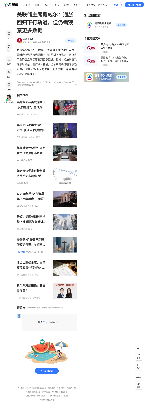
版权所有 (50, 400)
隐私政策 (51, 388)
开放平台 (60, 388)
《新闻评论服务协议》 (55, 307)
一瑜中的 (21, 298)
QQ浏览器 (46, 392)
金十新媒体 (22, 160)
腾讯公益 (36, 392)
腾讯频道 (55, 392)
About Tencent (32, 388)
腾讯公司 (43, 400)
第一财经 (21, 114)
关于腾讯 (21, 388)
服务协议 (42, 388)
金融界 (20, 183)
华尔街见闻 (22, 137)
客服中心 (63, 392)
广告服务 (69, 388)
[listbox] (47, 196)
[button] (121, 25)
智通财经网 (22, 229)
